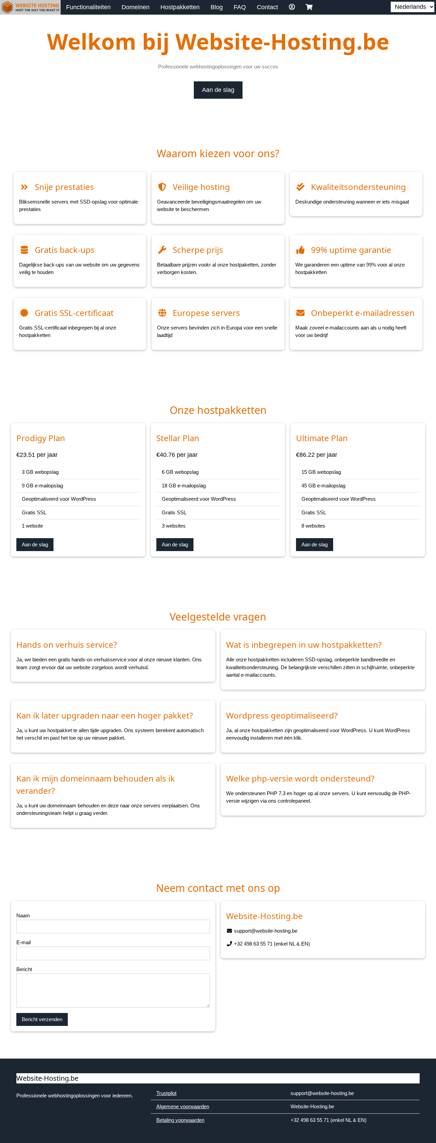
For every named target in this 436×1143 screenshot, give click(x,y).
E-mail (23, 942)
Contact (267, 7)
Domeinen (136, 7)
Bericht (24, 969)
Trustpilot (166, 1093)
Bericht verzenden (42, 1019)
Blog (217, 7)
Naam (23, 915)
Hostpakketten (180, 7)
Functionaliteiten (88, 7)
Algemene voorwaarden (182, 1106)
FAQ (240, 7)
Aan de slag (218, 89)
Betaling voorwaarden (180, 1120)
